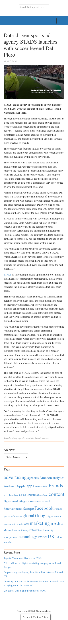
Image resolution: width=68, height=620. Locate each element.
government (55, 516)
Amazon (45, 477)
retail (33, 529)
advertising (12, 438)
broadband (13, 495)
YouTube (7, 542)
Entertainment (13, 508)
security (49, 530)
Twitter (42, 537)
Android (10, 486)
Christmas (33, 495)
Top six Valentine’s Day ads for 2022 (23, 558)
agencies (21, 438)
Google (42, 515)
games (8, 516)
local (26, 524)
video (58, 537)
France (58, 508)
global (28, 515)
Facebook (44, 508)
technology (27, 536)
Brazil (6, 495)
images (7, 524)
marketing (40, 523)
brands (38, 438)
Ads (5, 438)
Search (40, 530)
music (17, 530)
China (22, 495)
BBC (45, 486)
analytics (30, 438)
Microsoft (9, 530)
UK (51, 536)
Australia (38, 486)
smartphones (10, 537)
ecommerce (33, 501)
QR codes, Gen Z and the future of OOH (25, 590)
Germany (17, 516)
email (46, 501)
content (45, 438)
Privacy (25, 530)
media (57, 523)
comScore (44, 495)
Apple (21, 485)
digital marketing (14, 501)
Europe (28, 508)
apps (30, 485)
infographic (17, 524)
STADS (8, 274)
